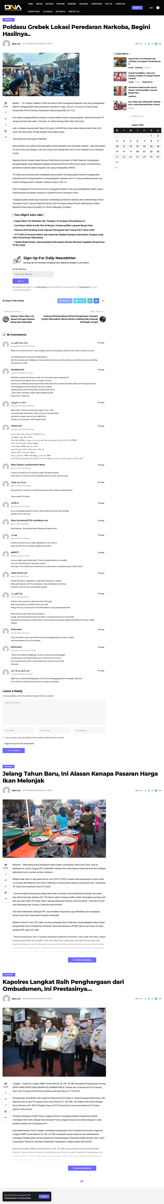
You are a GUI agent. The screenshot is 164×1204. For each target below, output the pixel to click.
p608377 (15, 552)
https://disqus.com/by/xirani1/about (28, 464)
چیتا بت (14, 535)
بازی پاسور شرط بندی (20, 670)
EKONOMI (8, 766)
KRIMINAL (9, 20)
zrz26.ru (15, 503)
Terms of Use (25, 1198)
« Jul (115, 167)
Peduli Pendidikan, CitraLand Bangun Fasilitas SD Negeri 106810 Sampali (144, 76)
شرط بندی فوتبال (18, 482)
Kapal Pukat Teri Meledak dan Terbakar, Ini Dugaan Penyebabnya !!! (49, 221)
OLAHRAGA (9, 1183)
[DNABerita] (13, 8)
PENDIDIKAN (147, 82)
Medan (147, 68)
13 (137, 146)
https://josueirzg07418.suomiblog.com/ (29, 520)
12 (130, 146)
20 (137, 151)
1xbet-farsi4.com (19, 573)
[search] (146, 7)
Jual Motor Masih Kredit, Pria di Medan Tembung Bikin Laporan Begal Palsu (53, 225)
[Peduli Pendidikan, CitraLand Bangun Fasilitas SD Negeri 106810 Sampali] (120, 76)
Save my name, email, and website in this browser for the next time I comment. (35, 738)
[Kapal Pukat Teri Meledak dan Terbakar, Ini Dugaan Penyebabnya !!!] (120, 62)
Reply (102, 343)
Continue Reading (82, 960)
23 (158, 151)
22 (151, 151)
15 (151, 146)
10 (117, 146)
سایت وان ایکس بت (19, 342)
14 (144, 146)
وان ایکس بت (16, 593)
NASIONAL (9, 975)
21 (144, 151)
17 (117, 151)
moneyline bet (17, 369)
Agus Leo (16, 43)
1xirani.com (16, 426)
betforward (16, 629)
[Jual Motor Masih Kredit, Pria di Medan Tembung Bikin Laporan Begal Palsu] (120, 91)
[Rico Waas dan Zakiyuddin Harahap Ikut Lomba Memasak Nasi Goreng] (120, 105)
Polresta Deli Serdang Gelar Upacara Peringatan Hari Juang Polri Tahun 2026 (54, 230)
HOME (131, 68)
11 (124, 146)
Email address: (20, 269)
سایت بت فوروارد (18, 402)
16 (158, 146)
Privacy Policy (10, 1198)
